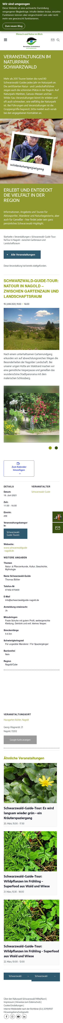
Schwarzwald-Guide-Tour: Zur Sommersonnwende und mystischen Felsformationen (44, 976)
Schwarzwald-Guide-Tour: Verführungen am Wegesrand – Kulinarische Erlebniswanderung (18, 976)
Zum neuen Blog (13, 25)
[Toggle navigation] (5, 41)
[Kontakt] (57, 528)
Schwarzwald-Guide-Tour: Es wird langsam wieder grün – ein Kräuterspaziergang (29, 813)
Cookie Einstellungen (13, 1005)
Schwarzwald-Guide (40, 491)
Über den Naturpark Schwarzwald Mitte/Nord (25, 998)
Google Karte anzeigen (20, 739)
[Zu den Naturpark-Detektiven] (58, 516)
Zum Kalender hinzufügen (19, 468)
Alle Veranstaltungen (22, 254)
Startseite (8, 236)
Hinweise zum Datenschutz (28, 1002)
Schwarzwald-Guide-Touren (13, 533)
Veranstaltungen (22, 236)
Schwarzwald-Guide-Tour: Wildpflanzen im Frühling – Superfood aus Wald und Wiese (27, 881)
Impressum (9, 1002)
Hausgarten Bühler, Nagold (16, 719)
